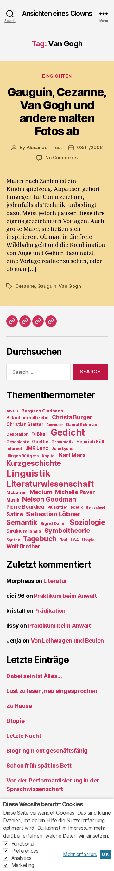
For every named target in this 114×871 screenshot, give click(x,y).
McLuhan (16, 492)
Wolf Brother (23, 546)
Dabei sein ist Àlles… (34, 676)
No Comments (61, 158)
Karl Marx (72, 455)
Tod (63, 540)
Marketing (22, 865)
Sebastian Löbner (53, 514)
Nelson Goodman (49, 499)
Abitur (12, 411)
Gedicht (68, 432)
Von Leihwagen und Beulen (67, 640)
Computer (54, 425)
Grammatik (62, 441)
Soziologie (87, 522)
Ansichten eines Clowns (57, 13)
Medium (41, 492)
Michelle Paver (75, 492)
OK (105, 854)
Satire (14, 514)
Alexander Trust (44, 147)
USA (75, 540)
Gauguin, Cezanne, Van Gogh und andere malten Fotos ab (57, 111)
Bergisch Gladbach (42, 410)
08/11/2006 (90, 147)
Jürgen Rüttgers (22, 455)
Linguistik (28, 473)
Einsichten (57, 76)
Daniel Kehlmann (83, 424)
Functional (22, 844)
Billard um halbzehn (27, 417)
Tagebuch (40, 538)
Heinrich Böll (90, 441)
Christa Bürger (72, 417)
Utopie (88, 540)
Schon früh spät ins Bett (39, 765)
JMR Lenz (36, 448)
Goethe (40, 441)
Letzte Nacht (23, 735)
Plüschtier (57, 507)
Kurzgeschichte (33, 463)
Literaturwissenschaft (49, 484)
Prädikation (50, 610)
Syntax (13, 540)
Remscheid (95, 507)
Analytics (21, 858)
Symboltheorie (67, 530)
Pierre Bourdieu (25, 507)
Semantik (21, 522)
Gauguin (46, 286)
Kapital (49, 455)
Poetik (77, 507)
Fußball (39, 434)
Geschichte (17, 441)
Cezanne (25, 286)
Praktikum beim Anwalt (65, 595)
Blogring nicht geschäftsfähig (47, 750)
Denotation (17, 434)
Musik (12, 500)
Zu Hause (19, 706)
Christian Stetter (24, 424)
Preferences (25, 851)
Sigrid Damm (54, 523)
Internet (14, 448)
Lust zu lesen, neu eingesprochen (51, 691)
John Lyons (62, 448)
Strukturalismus (23, 531)
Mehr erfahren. (80, 854)
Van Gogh (70, 286)
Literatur (55, 580)
